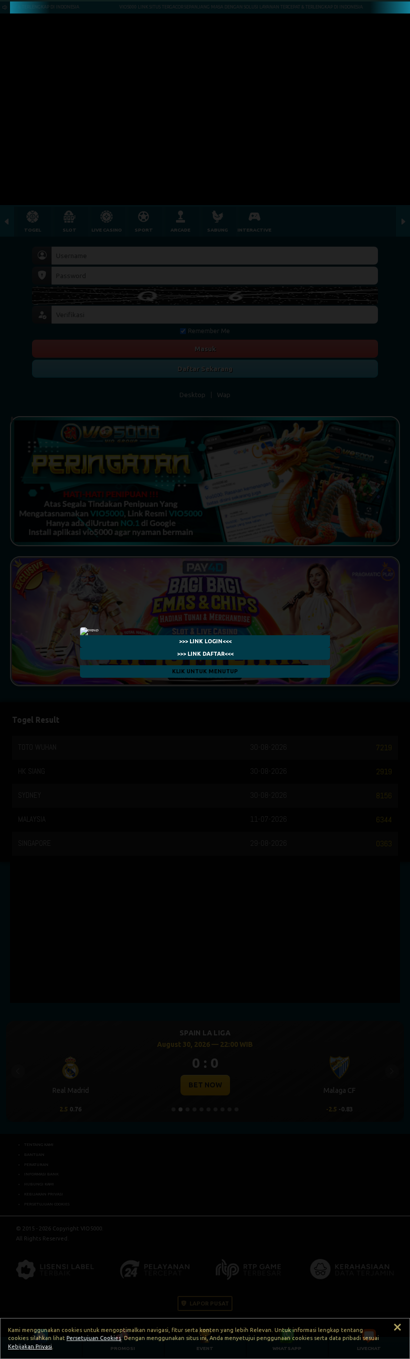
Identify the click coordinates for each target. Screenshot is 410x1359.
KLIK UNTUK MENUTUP (205, 671)
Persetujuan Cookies (93, 1338)
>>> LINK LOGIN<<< (205, 641)
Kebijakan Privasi (30, 1346)
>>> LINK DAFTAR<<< (205, 653)
